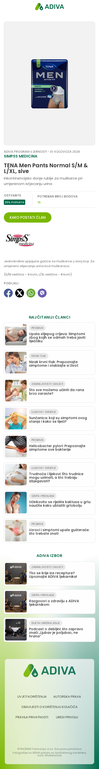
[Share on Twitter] (19, 293)
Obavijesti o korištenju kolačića (49, 707)
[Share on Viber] (42, 293)
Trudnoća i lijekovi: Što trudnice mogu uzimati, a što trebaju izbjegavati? (56, 474)
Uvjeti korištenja (32, 696)
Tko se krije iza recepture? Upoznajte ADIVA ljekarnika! (53, 572)
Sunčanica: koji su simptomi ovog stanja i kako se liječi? (58, 417)
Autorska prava (67, 696)
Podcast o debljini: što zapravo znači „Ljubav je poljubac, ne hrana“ (56, 630)
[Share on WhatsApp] (30, 293)
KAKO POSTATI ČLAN (28, 217)
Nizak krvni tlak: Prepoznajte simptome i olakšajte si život (53, 361)
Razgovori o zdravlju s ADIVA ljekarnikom (54, 600)
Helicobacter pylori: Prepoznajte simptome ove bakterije (57, 445)
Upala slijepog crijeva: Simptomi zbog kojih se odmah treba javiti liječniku (57, 334)
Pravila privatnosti (32, 717)
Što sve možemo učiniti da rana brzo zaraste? (56, 389)
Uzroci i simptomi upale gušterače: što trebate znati (59, 529)
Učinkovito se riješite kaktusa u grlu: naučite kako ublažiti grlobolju (60, 501)
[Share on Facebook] (8, 293)
